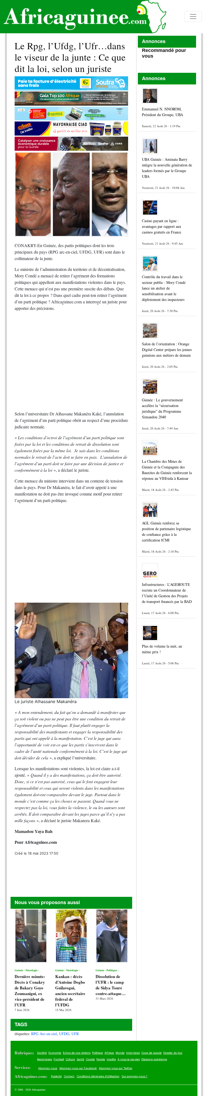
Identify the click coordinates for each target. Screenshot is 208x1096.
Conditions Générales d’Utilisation (98, 1076)
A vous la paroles (129, 1059)
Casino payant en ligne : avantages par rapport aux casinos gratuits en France (161, 226)
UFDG (64, 1033)
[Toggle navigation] (193, 16)
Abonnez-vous (47, 1068)
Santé (80, 1059)
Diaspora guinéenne (154, 1059)
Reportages (44, 1059)
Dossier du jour (173, 1052)
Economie (54, 1052)
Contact (69, 1076)
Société (42, 1052)
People (100, 1059)
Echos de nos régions (76, 1052)
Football (59, 1059)
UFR (75, 1033)
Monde (120, 1052)
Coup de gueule (151, 1052)
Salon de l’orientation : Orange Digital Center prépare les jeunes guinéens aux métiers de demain (167, 349)
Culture (70, 1059)
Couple (90, 1059)
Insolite (111, 1059)
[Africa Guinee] (83, 16)
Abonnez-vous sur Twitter (115, 1068)
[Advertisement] (71, 363)
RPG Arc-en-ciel (44, 1033)
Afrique (109, 1052)
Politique (97, 1052)
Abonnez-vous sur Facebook (78, 1068)
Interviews (133, 1052)
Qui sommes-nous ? (134, 1076)
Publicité (56, 1076)
